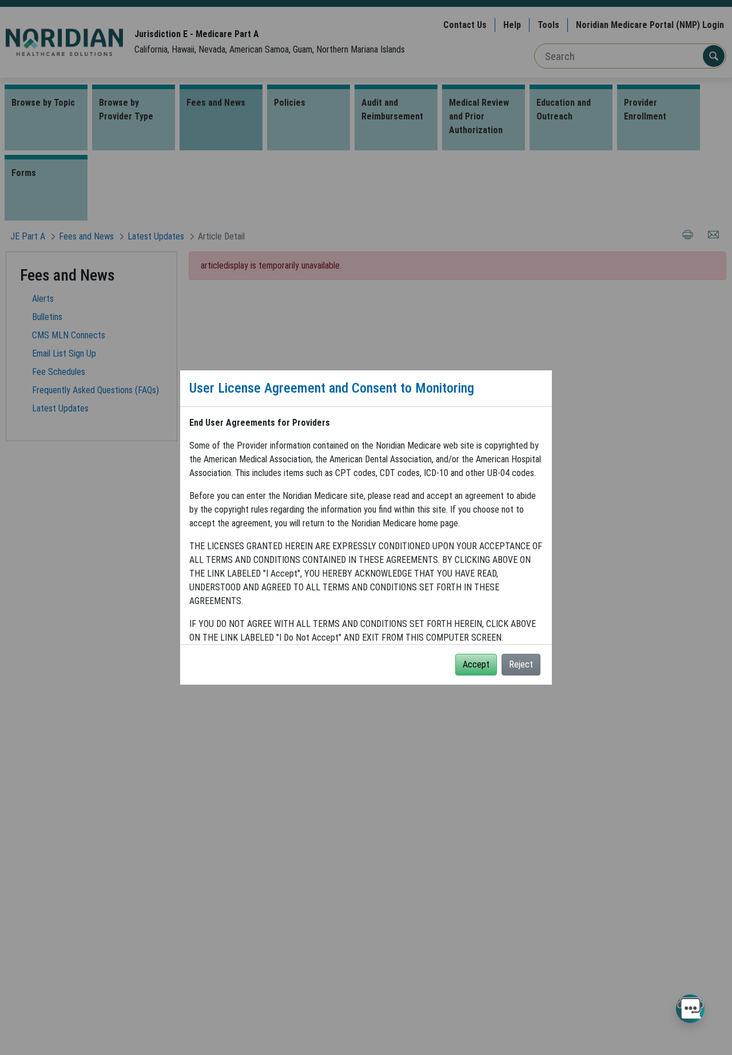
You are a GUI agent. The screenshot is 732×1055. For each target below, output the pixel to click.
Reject (521, 664)
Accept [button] (476, 664)
